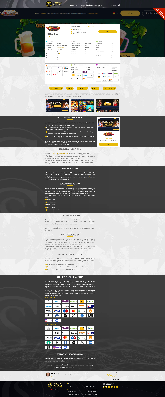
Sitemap (70, 386)
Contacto (70, 389)
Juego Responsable (91, 391)
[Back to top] (161, 393)
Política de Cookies (90, 386)
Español (55, 389)
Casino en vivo (81, 88)
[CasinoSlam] (55, 4)
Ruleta (77, 5)
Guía (95, 5)
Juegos (69, 88)
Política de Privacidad (91, 389)
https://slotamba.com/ (51, 36)
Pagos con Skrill (51, 266)
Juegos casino (89, 5)
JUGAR (107, 31)
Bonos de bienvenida (55, 88)
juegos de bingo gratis (87, 176)
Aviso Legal (88, 384)
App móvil (94, 88)
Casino (72, 5)
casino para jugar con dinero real (61, 153)
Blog (69, 384)
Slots (82, 5)
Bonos (100, 5)
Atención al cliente (109, 88)
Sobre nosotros (72, 391)
